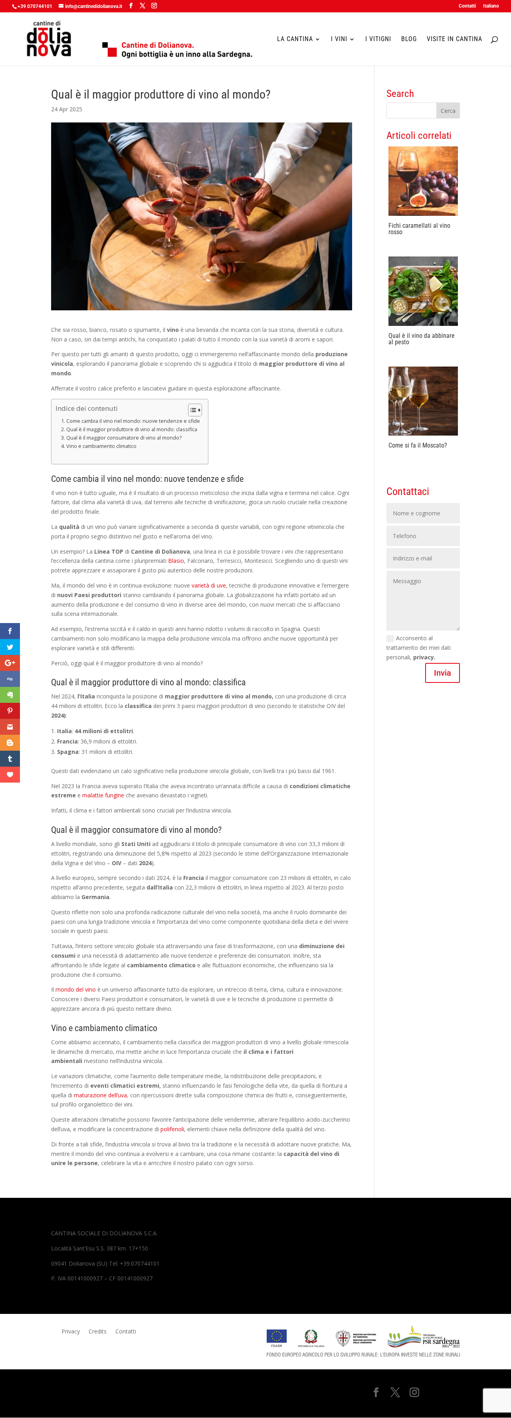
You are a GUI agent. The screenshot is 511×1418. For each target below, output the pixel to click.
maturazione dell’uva (100, 1095)
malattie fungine (104, 795)
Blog (409, 39)
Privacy (70, 1332)
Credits (98, 1332)
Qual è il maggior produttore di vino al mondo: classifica (131, 429)
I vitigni (378, 39)
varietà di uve (208, 585)
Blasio (176, 560)
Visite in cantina (454, 39)
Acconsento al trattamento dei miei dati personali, (418, 647)
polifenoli (172, 1129)
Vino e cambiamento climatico (101, 446)
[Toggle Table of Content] (191, 410)
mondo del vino (75, 989)
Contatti (467, 6)
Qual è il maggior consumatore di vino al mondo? (124, 437)
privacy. (424, 657)
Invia (442, 673)
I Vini (339, 39)
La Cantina (295, 39)
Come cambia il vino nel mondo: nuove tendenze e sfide (133, 421)
